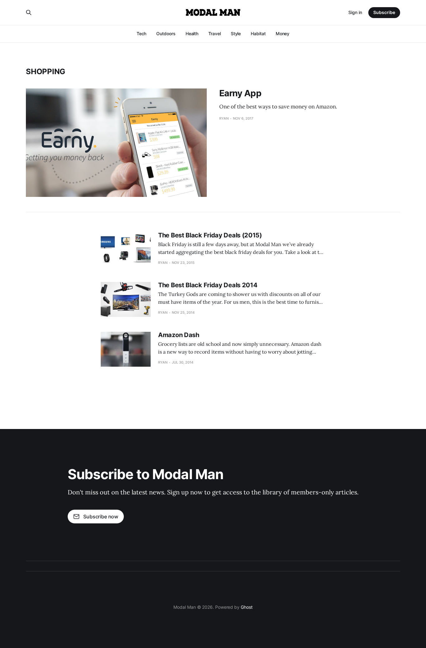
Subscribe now (100, 516)
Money (283, 33)
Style (236, 33)
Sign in (355, 12)
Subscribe (384, 12)
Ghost (247, 607)
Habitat (258, 33)
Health (192, 33)
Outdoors (165, 33)
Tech (142, 33)
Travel (214, 33)
